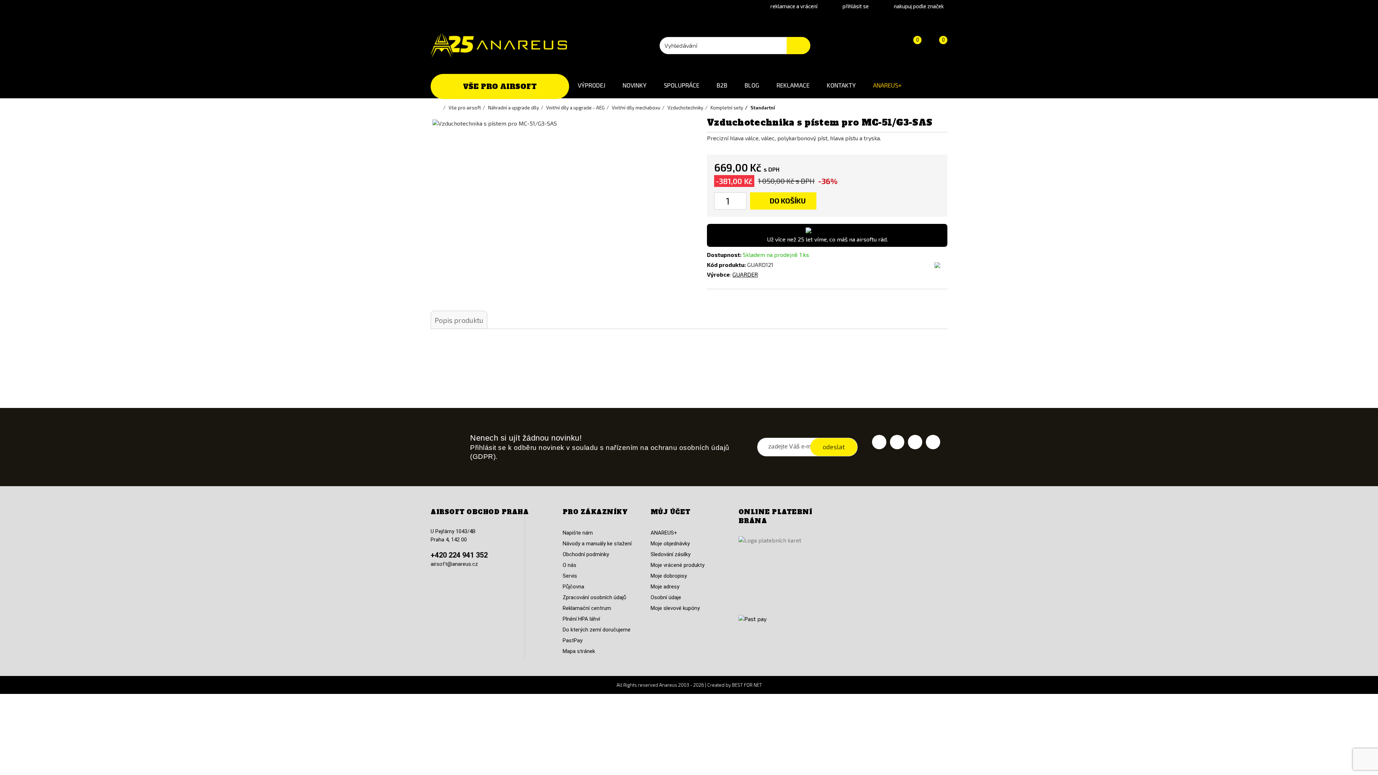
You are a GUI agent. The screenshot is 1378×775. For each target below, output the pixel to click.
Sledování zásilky (670, 554)
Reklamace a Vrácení (793, 6)
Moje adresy (665, 586)
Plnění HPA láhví (581, 619)
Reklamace (793, 85)
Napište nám (578, 533)
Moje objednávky (670, 543)
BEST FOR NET (747, 685)
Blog (752, 85)
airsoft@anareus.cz (454, 564)
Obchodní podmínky (586, 554)
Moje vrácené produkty (677, 565)
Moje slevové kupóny (675, 608)
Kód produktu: (726, 264)
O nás (569, 565)
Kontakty (841, 85)
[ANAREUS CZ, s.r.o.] (499, 45)
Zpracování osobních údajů (594, 597)
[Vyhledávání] (798, 45)
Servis (570, 576)
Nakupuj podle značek (919, 6)
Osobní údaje (666, 597)
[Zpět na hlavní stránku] (439, 108)
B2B (722, 85)
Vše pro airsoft (500, 86)
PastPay (572, 640)
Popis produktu (459, 320)
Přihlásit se (856, 6)
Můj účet (670, 512)
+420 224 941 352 (459, 555)
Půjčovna (573, 586)
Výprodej (591, 85)
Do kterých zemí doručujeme (597, 629)
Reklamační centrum (587, 608)
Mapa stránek (579, 651)
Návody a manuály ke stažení (597, 543)
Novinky (635, 85)
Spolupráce (681, 85)
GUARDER (745, 274)
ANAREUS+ (887, 85)
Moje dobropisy (669, 576)
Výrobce (718, 274)
